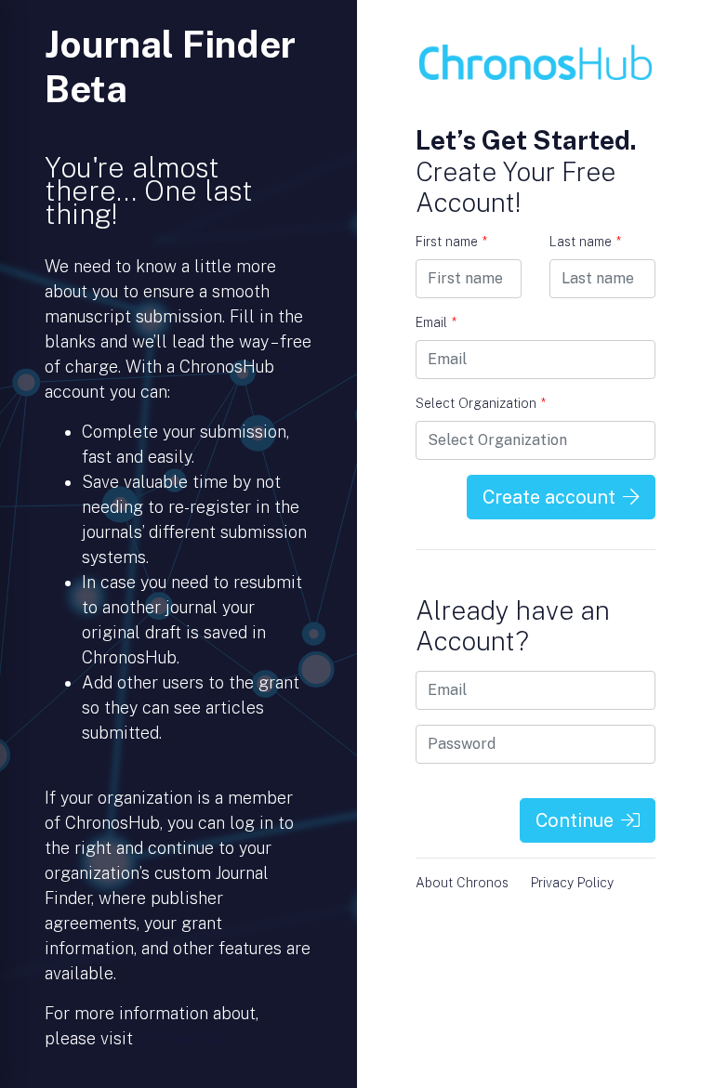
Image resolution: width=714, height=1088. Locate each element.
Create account (549, 497)
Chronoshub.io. (193, 1038)
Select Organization (481, 403)
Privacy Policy (572, 882)
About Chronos (462, 882)
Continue (575, 820)
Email (436, 322)
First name (451, 241)
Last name (585, 241)
